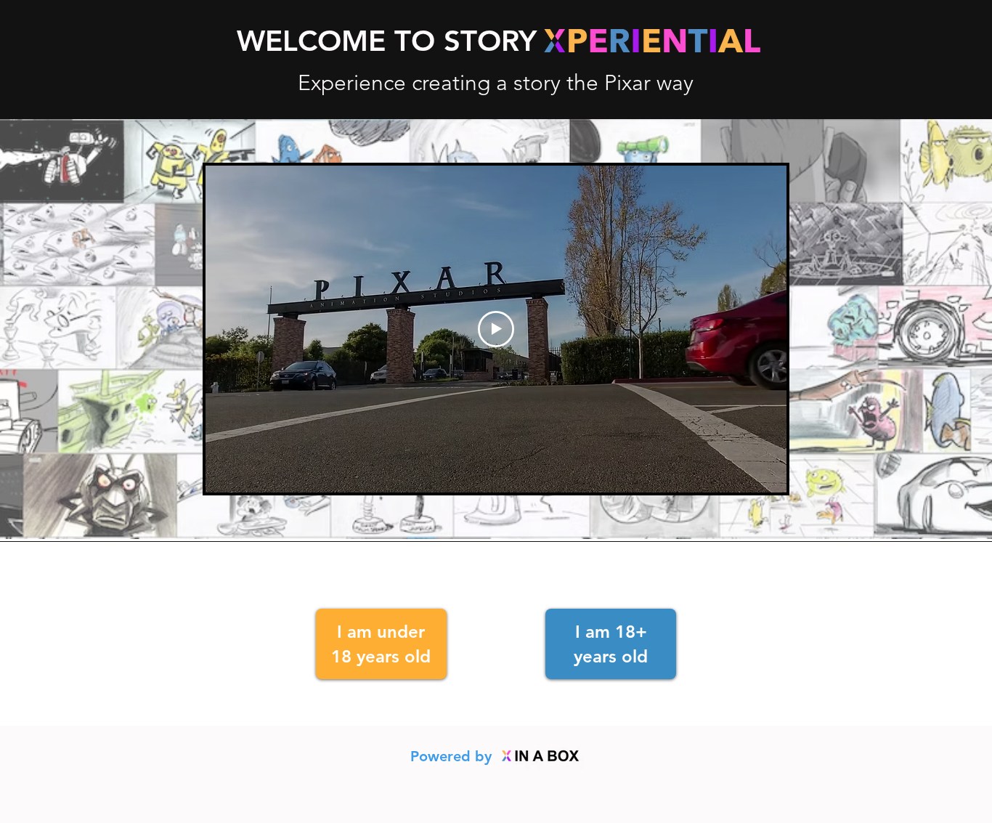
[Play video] (496, 329)
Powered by (453, 756)
